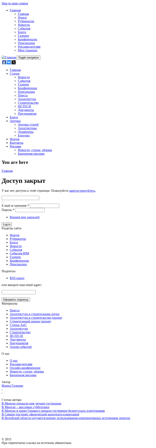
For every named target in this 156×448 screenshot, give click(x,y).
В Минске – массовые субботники (25, 407)
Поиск (22, 17)
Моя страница (27, 50)
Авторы (15, 121)
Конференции (27, 39)
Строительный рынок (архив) (30, 321)
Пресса (23, 95)
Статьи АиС (18, 325)
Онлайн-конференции (25, 368)
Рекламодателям (29, 46)
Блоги (22, 32)
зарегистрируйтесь (82, 190)
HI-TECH (24, 106)
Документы (26, 110)
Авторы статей (28, 124)
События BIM (19, 253)
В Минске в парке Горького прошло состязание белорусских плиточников (53, 410)
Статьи (15, 73)
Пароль (8, 210)
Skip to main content (15, 3)
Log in (6, 224)
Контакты (16, 142)
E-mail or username (15, 205)
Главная (15, 10)
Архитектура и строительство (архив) (36, 317)
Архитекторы (27, 128)
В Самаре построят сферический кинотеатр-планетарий (40, 414)
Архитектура (27, 99)
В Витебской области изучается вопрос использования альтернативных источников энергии (66, 418)
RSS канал (17, 278)
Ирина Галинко (12, 385)
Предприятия (27, 113)
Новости (24, 24)
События (24, 28)
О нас (14, 360)
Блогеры (24, 135)
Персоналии (26, 43)
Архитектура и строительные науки (35, 314)
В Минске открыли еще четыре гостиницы (31, 403)
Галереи (23, 35)
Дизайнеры (26, 131)
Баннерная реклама (31, 153)
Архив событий (21, 346)
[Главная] (9, 57)
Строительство (28, 102)
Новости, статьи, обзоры (35, 150)
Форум (14, 139)
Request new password (24, 217)
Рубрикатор (26, 21)
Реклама (15, 146)
